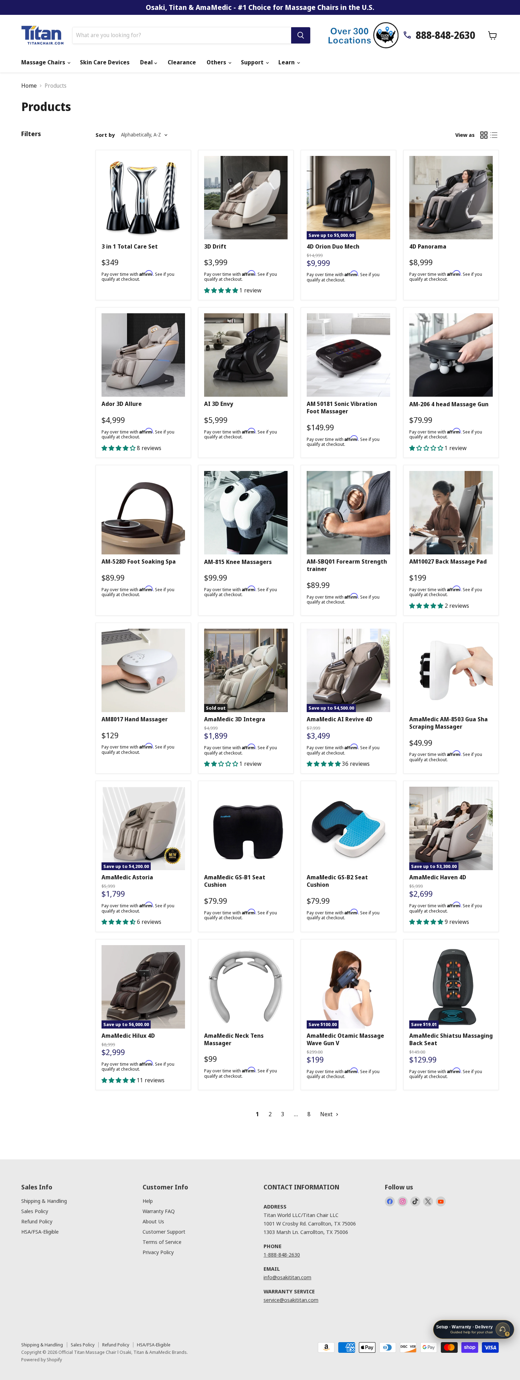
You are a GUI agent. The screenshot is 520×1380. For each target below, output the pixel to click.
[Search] (300, 35)
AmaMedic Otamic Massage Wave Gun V (345, 1039)
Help (148, 1200)
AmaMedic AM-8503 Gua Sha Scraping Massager (448, 722)
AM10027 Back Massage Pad (448, 561)
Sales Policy (34, 1211)
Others (217, 62)
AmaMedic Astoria (127, 877)
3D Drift (215, 246)
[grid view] (484, 135)
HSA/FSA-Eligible (40, 1231)
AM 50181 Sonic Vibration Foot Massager (342, 407)
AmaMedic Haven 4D (437, 877)
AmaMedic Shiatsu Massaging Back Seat (451, 1039)
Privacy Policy (158, 1252)
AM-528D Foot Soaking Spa (139, 561)
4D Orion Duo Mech (333, 246)
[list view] (494, 135)
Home (29, 85)
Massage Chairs (44, 62)
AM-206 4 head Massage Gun (449, 404)
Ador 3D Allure (122, 404)
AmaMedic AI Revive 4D (339, 719)
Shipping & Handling (44, 1200)
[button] (221, 290)
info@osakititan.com (287, 1277)
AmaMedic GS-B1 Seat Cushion (234, 881)
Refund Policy (36, 1221)
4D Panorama (427, 246)
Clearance (182, 62)
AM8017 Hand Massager (135, 719)
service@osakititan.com (291, 1299)
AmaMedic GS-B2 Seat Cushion (337, 881)
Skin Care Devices (104, 62)
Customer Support (164, 1231)
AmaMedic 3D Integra (234, 719)
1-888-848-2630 (282, 1254)
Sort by (105, 135)
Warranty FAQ (159, 1211)
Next (327, 1114)
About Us (153, 1221)
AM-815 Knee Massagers (238, 562)
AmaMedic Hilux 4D (128, 1036)
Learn (287, 62)
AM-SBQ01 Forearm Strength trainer (347, 565)
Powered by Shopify (41, 1359)
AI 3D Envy (218, 404)
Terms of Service (162, 1241)
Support (253, 62)
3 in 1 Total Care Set (130, 246)
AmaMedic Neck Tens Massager (234, 1039)
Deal (147, 62)
